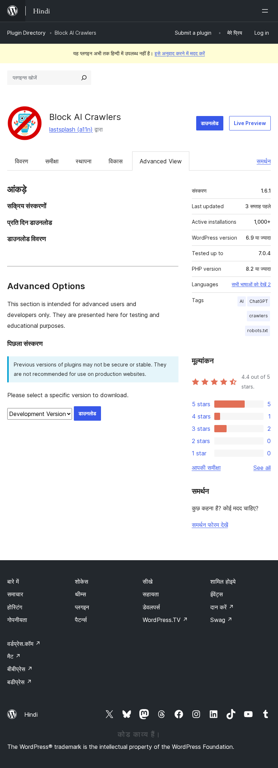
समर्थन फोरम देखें (210, 524)
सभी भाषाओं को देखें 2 (251, 284)
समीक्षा (52, 161)
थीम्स (80, 594)
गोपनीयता (17, 619)
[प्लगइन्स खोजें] (84, 77)
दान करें (222, 607)
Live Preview (250, 123)
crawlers (258, 315)
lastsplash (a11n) (71, 129)
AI (242, 301)
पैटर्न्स (81, 619)
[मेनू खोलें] (266, 11)
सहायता (151, 594)
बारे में (13, 581)
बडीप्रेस (19, 682)
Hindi (31, 714)
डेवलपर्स (151, 607)
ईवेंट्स (216, 594)
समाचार (15, 594)
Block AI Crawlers (85, 117)
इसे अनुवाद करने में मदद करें (180, 53)
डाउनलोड (210, 123)
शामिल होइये (223, 581)
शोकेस (81, 581)
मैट (14, 656)
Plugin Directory (26, 33)
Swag (221, 619)
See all (262, 467)
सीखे (147, 581)
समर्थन (264, 161)
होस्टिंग (14, 607)
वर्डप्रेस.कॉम (24, 643)
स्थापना (84, 161)
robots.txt (257, 330)
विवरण (21, 161)
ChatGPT (258, 301)
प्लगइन (82, 607)
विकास (116, 161)
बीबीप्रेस (20, 669)
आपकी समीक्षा (206, 467)
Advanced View (161, 161)
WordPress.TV (165, 619)
